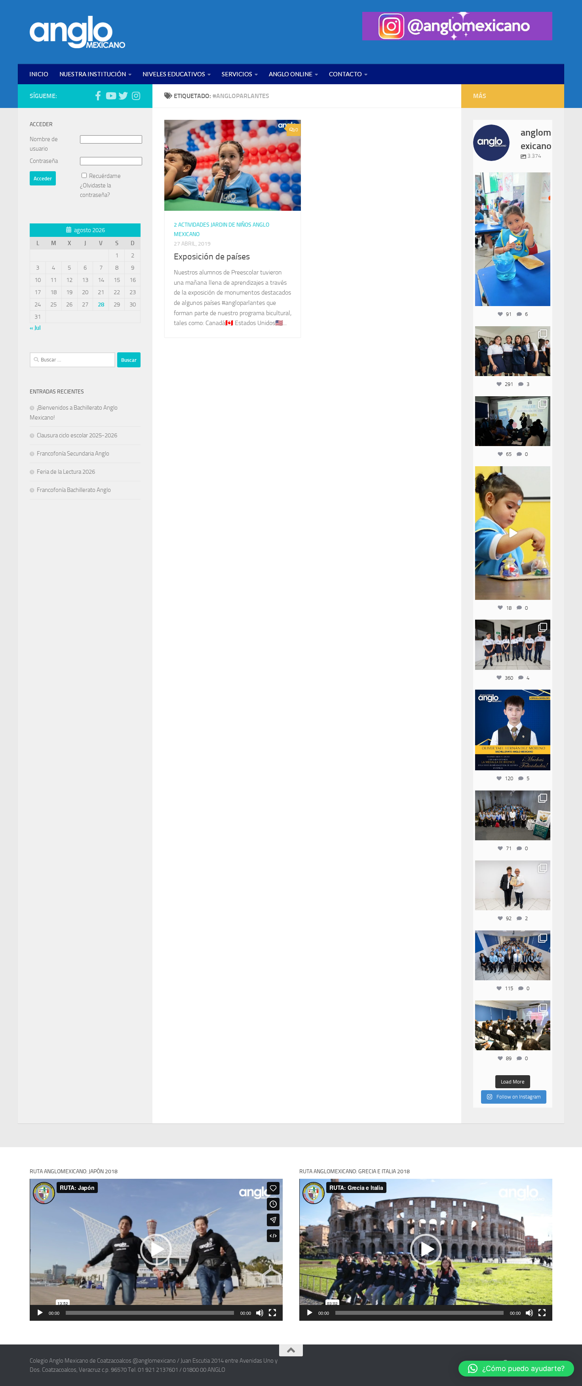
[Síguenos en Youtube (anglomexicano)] (110, 95)
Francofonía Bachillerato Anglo (74, 490)
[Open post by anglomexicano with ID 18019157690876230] (512, 955)
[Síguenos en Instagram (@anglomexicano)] (136, 95)
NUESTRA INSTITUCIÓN (92, 74)
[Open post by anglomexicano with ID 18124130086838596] (512, 644)
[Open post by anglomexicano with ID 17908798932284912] (512, 815)
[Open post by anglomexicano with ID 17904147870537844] (512, 421)
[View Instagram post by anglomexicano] (543, 298)
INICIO (38, 74)
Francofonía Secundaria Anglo (73, 453)
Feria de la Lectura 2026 (66, 471)
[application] (156, 1250)
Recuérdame (105, 176)
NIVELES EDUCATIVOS (174, 74)
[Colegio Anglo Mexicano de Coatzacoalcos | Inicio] (77, 32)
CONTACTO (345, 74)
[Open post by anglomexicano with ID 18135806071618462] (512, 1025)
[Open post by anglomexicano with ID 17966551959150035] (512, 351)
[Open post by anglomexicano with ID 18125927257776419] (512, 730)
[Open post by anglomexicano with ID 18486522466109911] (512, 239)
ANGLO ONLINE (290, 74)
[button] (156, 1249)
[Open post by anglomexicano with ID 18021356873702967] (512, 885)
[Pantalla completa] (272, 1313)
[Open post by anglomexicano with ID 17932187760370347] (512, 533)
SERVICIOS (237, 74)
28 (101, 304)
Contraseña (44, 161)
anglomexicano (512, 179)
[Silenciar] (260, 1313)
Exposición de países (212, 256)
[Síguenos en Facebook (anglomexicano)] (98, 95)
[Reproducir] (40, 1313)
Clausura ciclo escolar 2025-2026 (77, 435)
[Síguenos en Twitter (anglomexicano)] (123, 95)
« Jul (35, 327)
